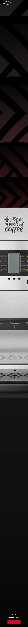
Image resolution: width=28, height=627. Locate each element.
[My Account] (22, 3)
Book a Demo (14, 622)
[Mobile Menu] (25, 3)
